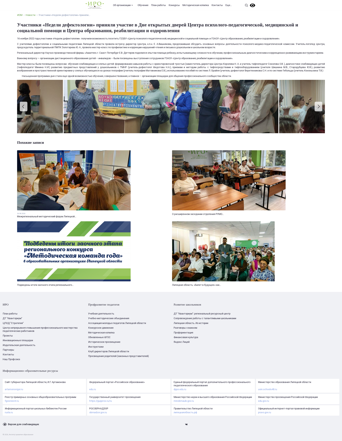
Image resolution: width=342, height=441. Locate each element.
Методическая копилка (195, 5)
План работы (158, 5)
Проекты (8, 335)
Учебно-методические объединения (108, 318)
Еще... (229, 5)
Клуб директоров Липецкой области (108, 351)
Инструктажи (96, 346)
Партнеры (8, 349)
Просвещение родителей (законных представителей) (118, 356)
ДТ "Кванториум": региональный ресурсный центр (202, 313)
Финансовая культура (186, 337)
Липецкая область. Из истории (191, 323)
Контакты (217, 5)
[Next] (318, 106)
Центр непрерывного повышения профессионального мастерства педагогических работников (40, 329)
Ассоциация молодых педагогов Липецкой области (117, 323)
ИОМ (19, 15)
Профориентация (183, 332)
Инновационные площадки (18, 340)
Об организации (122, 5)
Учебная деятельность (101, 313)
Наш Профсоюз (11, 359)
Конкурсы (174, 5)
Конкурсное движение (101, 327)
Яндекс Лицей (182, 341)
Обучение (143, 5)
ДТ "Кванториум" (12, 318)
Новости (30, 15)
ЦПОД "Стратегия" (13, 323)
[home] (95, 5)
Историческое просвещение (104, 341)
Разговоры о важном (185, 327)
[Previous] (23, 106)
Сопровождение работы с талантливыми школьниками (205, 318)
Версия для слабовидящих (23, 424)
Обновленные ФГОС (99, 337)
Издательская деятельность (19, 345)
